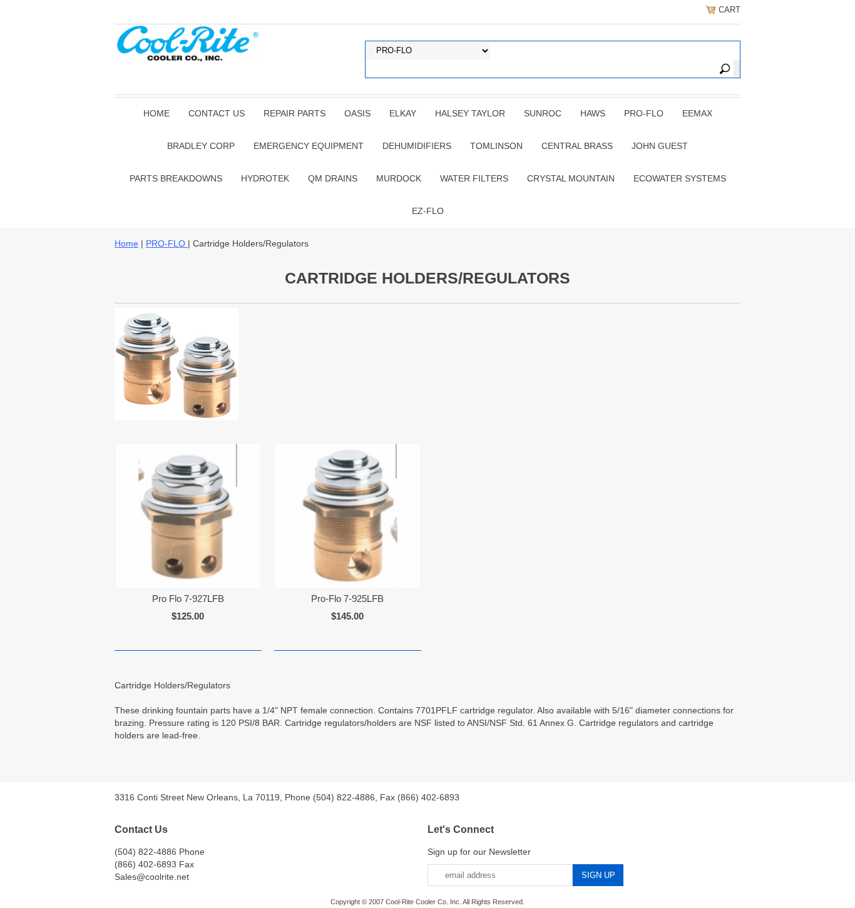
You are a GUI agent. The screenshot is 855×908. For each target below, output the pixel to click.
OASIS (357, 113)
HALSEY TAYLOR (470, 113)
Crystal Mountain (571, 178)
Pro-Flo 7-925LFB (347, 598)
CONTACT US (216, 113)
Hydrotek (265, 178)
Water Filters (474, 178)
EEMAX (697, 113)
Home (156, 113)
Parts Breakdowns (176, 178)
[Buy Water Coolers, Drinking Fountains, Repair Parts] (188, 42)
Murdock (398, 178)
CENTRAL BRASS (577, 146)
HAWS (592, 113)
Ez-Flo (428, 211)
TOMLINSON (496, 146)
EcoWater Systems (679, 178)
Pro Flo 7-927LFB (188, 598)
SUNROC (542, 113)
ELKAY (402, 113)
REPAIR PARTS (294, 113)
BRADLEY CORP (201, 146)
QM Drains (332, 178)
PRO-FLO (643, 113)
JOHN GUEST (660, 146)
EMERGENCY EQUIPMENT (308, 146)
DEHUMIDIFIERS (416, 146)
